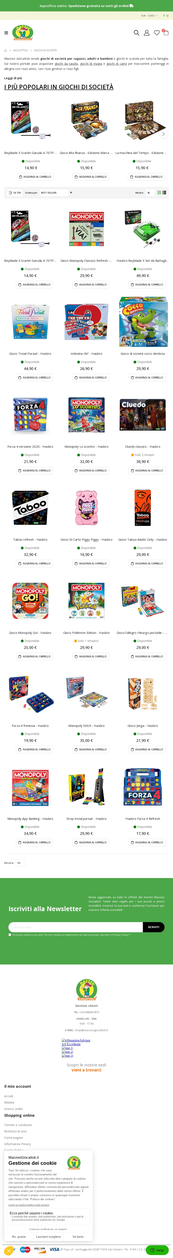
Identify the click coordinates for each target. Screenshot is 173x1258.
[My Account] (146, 33)
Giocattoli (20, 50)
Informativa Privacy (17, 1144)
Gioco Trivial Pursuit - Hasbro (30, 353)
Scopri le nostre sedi (86, 1067)
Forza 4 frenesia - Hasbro (30, 725)
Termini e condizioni (18, 1125)
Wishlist (9, 1102)
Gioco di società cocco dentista (143, 353)
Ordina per (31, 192)
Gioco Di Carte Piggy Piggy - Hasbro (86, 539)
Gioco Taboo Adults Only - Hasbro (142, 539)
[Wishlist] (157, 33)
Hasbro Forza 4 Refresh (143, 818)
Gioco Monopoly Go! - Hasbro (30, 632)
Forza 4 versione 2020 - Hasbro (30, 446)
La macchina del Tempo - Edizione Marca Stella (142, 153)
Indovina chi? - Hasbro (86, 353)
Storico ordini (13, 1109)
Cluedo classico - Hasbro (142, 446)
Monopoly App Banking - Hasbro (30, 818)
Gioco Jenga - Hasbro (143, 725)
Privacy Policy (120, 934)
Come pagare (13, 1138)
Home (5, 50)
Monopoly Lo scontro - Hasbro (86, 446)
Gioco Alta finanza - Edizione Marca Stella (86, 153)
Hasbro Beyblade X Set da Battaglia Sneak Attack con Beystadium (143, 260)
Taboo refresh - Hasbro (30, 539)
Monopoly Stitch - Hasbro (86, 725)
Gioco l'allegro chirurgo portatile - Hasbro (143, 632)
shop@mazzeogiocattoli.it (91, 1030)
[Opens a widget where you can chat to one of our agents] (157, 1250)
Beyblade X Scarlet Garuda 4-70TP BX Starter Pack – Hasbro (31, 153)
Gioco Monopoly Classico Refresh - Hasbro (87, 260)
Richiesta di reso (15, 1131)
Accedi (8, 1096)
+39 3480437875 (89, 1012)
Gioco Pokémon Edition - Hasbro (86, 632)
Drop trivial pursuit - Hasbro (86, 818)
